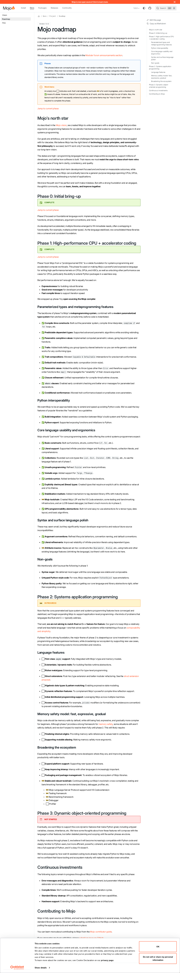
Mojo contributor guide (101, 931)
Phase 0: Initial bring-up (158, 33)
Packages (42, 8)
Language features (158, 72)
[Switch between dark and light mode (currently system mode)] (144, 8)
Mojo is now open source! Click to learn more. (90, 2)
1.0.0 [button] (135, 8)
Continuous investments (158, 90)
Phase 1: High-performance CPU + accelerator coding (161, 38)
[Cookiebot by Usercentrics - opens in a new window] (17, 968)
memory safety (106, 724)
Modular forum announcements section (103, 55)
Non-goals (155, 63)
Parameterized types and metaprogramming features (161, 43)
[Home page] (38, 16)
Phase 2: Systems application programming (160, 67)
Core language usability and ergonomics (161, 53)
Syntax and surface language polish (162, 58)
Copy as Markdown (158, 24)
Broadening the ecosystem (161, 81)
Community (67, 8)
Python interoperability (159, 48)
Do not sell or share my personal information (158, 958)
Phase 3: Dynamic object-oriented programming (159, 86)
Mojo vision (61, 125)
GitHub (149, 8)
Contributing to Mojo (157, 94)
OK (157, 946)
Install (23, 8)
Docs (32, 8)
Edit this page (155, 20)
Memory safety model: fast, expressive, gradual (161, 77)
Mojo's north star (155, 30)
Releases (54, 8)
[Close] (174, 2)
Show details (41, 968)
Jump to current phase (48, 108)
